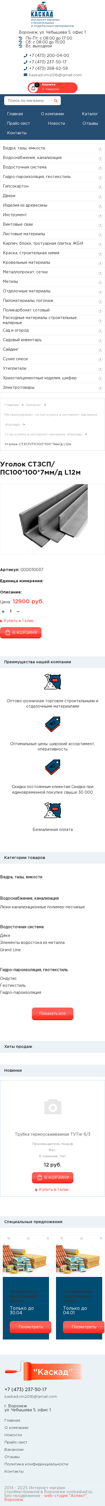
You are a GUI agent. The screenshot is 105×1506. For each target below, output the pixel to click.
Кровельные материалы (26, 262)
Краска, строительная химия (31, 253)
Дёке (5, 935)
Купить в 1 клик (19, 621)
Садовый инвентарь (22, 340)
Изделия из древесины (25, 205)
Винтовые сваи (18, 224)
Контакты (17, 133)
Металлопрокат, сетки (25, 272)
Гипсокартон (16, 186)
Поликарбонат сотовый (26, 310)
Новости (56, 123)
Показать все (52, 1013)
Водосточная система (24, 167)
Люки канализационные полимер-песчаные (42, 907)
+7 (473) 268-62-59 (48, 68)
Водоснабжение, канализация (32, 158)
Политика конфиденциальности (36, 1464)
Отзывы (90, 123)
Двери (9, 196)
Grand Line (10, 950)
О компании (52, 114)
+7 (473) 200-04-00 (49, 55)
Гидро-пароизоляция (20, 992)
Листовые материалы (24, 234)
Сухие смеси (15, 359)
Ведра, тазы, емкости (24, 148)
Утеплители (14, 368)
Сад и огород (16, 330)
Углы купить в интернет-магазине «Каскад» (43, 434)
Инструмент (15, 215)
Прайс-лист (18, 123)
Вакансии (14, 1449)
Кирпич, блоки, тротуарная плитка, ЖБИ (43, 243)
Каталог (90, 114)
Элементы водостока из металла (32, 942)
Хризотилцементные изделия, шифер (40, 378)
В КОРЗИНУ (56, 1177)
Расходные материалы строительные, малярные (40, 320)
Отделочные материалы (26, 291)
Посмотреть (30, 1327)
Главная (15, 114)
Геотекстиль (12, 985)
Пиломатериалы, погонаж (28, 300)
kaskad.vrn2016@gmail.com (55, 75)
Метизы (10, 281)
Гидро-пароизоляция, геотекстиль (37, 177)
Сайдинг (10, 349)
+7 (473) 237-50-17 (48, 62)
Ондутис (8, 978)
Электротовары (18, 387)
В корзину (24, 632)
